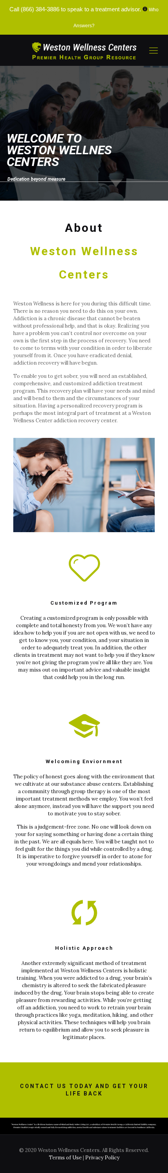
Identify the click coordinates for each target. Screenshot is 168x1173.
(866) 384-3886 (40, 9)
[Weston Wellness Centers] (84, 50)
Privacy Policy (102, 1157)
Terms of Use (66, 1157)
